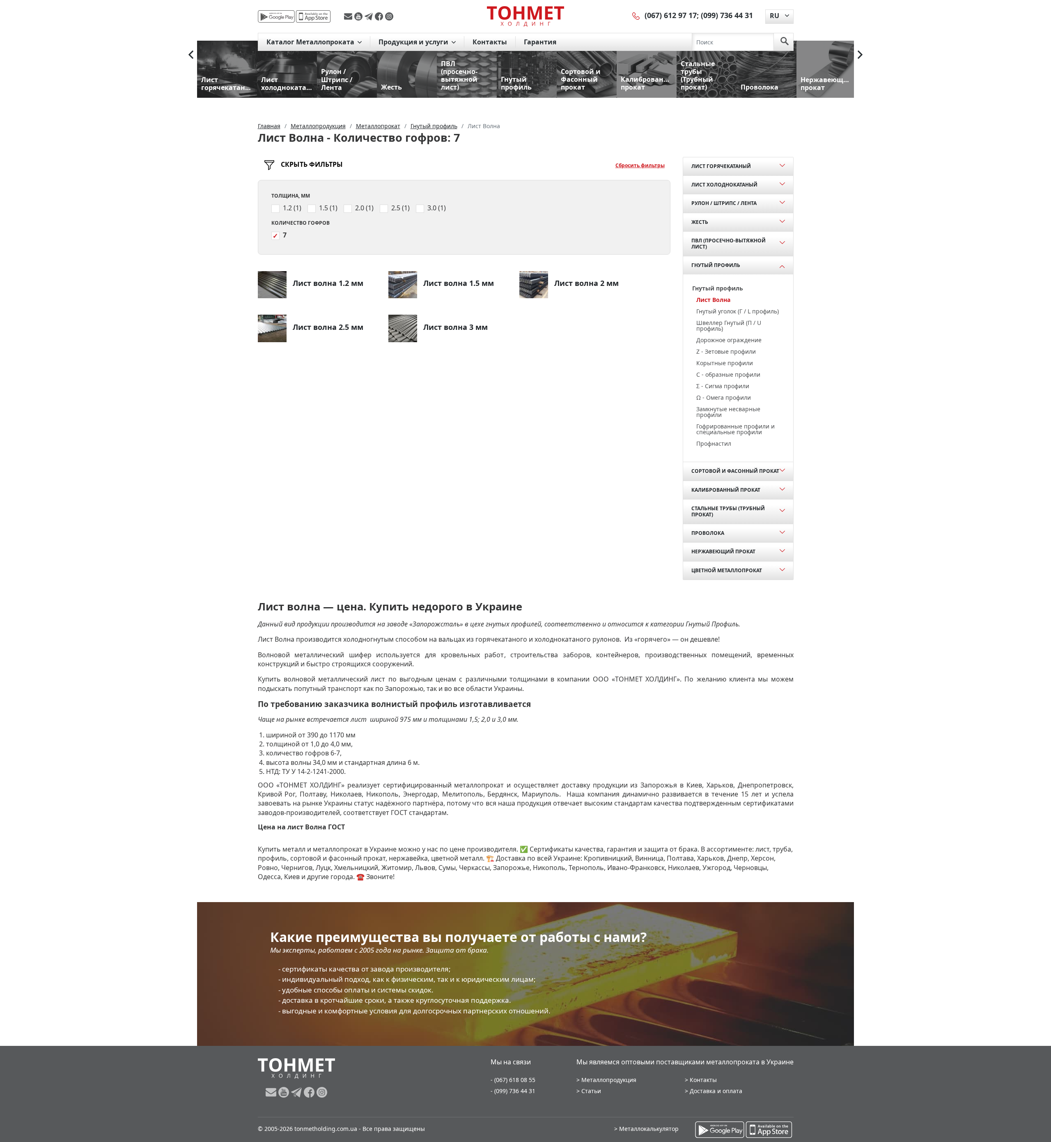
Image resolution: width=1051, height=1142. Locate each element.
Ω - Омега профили (723, 397)
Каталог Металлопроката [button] (311, 41)
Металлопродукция (608, 1080)
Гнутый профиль (715, 265)
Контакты (490, 41)
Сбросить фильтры (640, 165)
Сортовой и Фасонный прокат (735, 470)
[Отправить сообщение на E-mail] (349, 16)
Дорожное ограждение (729, 340)
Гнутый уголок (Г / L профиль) (737, 311)
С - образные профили (728, 374)
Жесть (699, 222)
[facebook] (380, 16)
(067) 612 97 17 (671, 15)
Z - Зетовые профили (726, 351)
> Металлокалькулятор (646, 1129)
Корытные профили (724, 363)
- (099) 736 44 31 (513, 1091)
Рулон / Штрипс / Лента (724, 203)
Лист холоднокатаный (724, 184)
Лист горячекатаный (721, 166)
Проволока (707, 533)
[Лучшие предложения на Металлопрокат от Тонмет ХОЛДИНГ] (525, 16)
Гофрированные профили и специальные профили (735, 429)
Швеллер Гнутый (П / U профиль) (728, 325)
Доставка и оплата (716, 1091)
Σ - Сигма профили (722, 386)
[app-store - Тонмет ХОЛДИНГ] (313, 16)
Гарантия (540, 41)
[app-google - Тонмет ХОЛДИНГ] (276, 16)
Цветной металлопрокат (726, 570)
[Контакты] (636, 15)
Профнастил (713, 443)
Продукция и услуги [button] (414, 41)
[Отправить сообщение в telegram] (370, 16)
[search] (784, 42)
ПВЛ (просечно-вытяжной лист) (728, 243)
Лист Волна (713, 300)
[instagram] (389, 16)
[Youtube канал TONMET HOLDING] (359, 16)
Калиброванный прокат (725, 489)
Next (860, 55)
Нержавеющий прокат (723, 551)
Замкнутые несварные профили (728, 412)
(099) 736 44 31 (727, 15)
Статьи (591, 1091)
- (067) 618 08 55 (513, 1080)
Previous (191, 55)
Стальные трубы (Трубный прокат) (728, 511)
